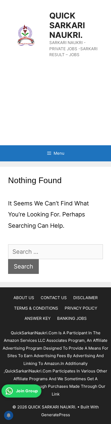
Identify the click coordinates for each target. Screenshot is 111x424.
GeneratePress (55, 414)
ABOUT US (23, 297)
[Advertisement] (55, 107)
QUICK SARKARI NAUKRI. (67, 25)
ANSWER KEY (38, 318)
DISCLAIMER (85, 297)
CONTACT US (54, 297)
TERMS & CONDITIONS (36, 308)
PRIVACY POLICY (81, 308)
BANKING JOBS (72, 318)
